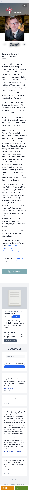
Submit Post (14, 367)
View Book (7, 316)
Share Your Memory (10, 340)
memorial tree (20, 258)
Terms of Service (18, 484)
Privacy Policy (10, 484)
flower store (19, 261)
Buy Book (16, 316)
